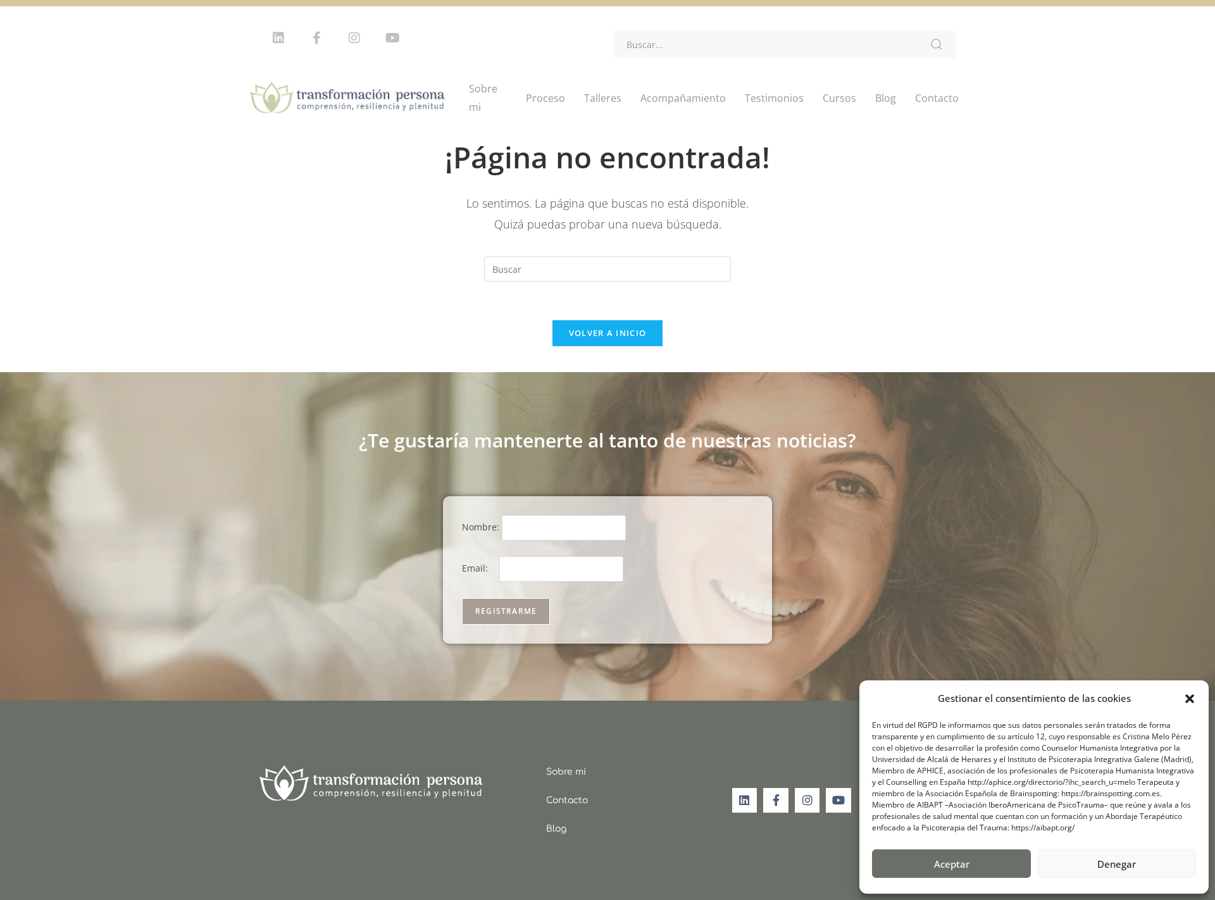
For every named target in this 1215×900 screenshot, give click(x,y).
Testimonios (774, 98)
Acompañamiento (683, 98)
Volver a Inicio (608, 333)
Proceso (545, 98)
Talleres (602, 98)
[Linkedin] (278, 38)
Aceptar (951, 864)
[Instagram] (354, 38)
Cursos (839, 98)
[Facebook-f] (316, 38)
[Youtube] (392, 38)
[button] (1189, 698)
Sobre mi (483, 98)
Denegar (1116, 864)
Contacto (937, 98)
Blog (885, 98)
